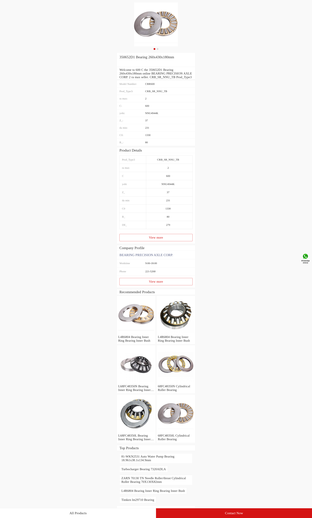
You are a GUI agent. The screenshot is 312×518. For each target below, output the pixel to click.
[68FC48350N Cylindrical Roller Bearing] (176, 382)
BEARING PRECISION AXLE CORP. (146, 255)
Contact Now (234, 513)
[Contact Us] (305, 259)
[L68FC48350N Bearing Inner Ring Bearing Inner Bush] (136, 382)
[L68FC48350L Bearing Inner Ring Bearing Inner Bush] (136, 432)
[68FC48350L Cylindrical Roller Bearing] (176, 432)
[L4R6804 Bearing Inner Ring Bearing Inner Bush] (136, 333)
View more (156, 237)
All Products (78, 513)
